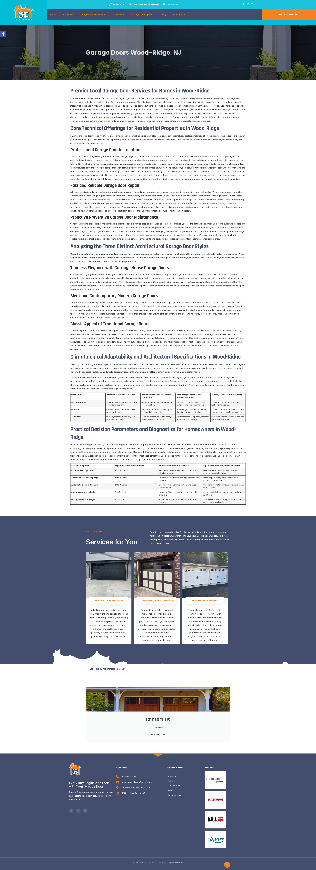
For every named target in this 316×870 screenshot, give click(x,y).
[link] (3, 34)
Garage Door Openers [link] (143, 14)
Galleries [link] (118, 14)
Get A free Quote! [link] (158, 734)
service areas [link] (199, 121)
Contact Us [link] (179, 14)
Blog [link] (164, 14)
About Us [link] (68, 14)
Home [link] (53, 14)
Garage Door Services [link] (92, 14)
